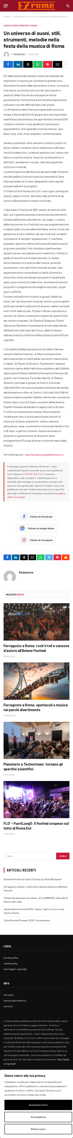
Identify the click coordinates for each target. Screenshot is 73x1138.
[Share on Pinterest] (47, 64)
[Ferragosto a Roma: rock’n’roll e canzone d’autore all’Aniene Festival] (36, 621)
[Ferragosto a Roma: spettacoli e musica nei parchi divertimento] (36, 681)
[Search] (67, 6)
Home (6, 16)
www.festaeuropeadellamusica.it (44, 454)
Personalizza (38, 1116)
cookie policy (10, 963)
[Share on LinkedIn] (18, 64)
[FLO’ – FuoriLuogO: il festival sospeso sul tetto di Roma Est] (36, 799)
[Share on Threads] (28, 64)
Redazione (19, 54)
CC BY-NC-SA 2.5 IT (33, 474)
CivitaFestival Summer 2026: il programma (27, 920)
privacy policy (11, 957)
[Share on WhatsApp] (38, 64)
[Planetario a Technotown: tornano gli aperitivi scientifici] (36, 740)
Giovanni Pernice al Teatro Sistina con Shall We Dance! (32, 879)
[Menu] (6, 6)
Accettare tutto (38, 1104)
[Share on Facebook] (8, 64)
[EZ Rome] (36, 6)
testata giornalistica (15, 1000)
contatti (8, 1006)
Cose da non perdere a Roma (21, 25)
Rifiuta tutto (38, 1129)
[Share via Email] (57, 64)
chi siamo (9, 994)
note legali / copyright (15, 969)
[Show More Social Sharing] (66, 64)
